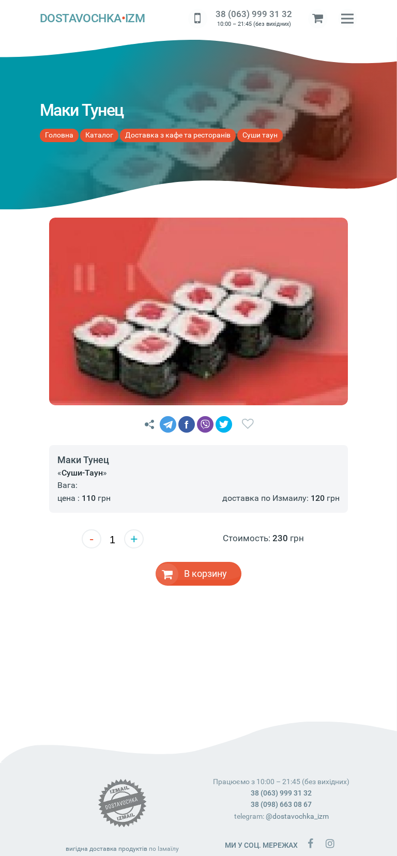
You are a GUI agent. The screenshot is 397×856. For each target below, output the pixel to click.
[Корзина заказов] (318, 18)
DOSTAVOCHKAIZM (92, 18)
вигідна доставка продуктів (106, 848)
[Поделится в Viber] (205, 424)
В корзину (205, 573)
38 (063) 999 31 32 (254, 14)
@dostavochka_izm (297, 816)
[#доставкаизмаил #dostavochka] (330, 843)
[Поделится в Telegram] (168, 424)
